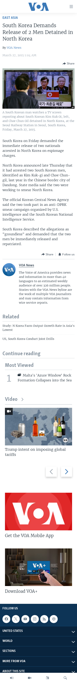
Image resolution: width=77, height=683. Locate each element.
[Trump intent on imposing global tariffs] (38, 426)
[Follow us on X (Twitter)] (16, 619)
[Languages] (47, 678)
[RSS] (44, 619)
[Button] (69, 63)
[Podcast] (53, 619)
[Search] (65, 678)
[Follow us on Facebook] (6, 619)
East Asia (10, 18)
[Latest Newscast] (12, 678)
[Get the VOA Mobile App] (38, 511)
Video (11, 399)
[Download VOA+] (38, 567)
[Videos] (29, 678)
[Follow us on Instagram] (35, 619)
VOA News (14, 48)
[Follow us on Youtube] (25, 619)
